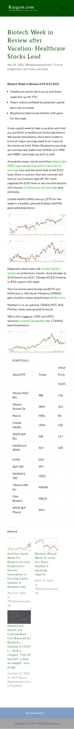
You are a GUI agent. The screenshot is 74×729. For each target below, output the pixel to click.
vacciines (42, 69)
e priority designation (32, 321)
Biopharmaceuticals (39, 64)
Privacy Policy (35, 713)
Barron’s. (60, 297)
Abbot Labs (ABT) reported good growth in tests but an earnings (36, 166)
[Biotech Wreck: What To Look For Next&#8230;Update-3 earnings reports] (46, 544)
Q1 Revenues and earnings (40, 187)
